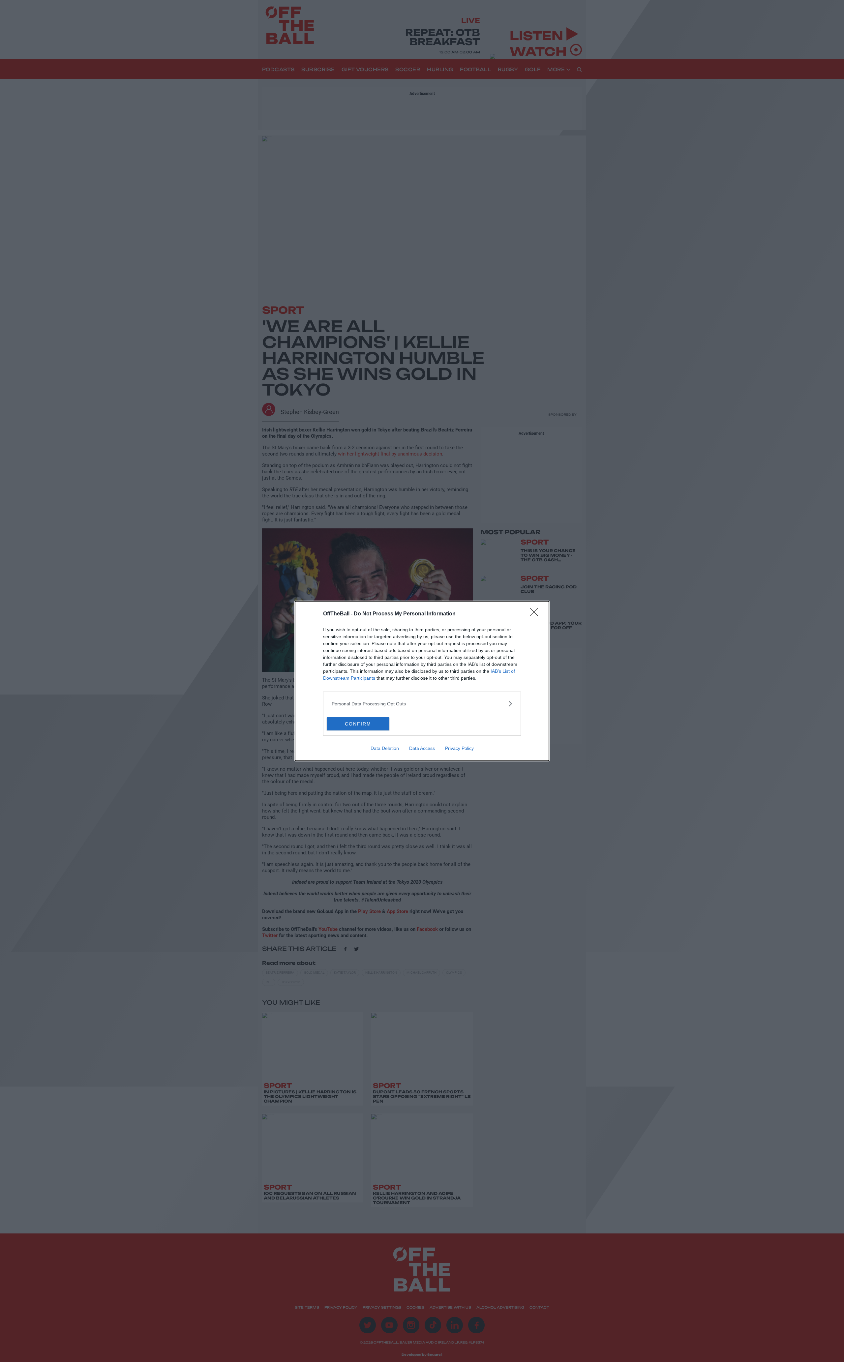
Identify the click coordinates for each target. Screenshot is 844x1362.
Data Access (422, 748)
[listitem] (422, 703)
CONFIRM (358, 723)
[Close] (536, 614)
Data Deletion (385, 748)
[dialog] (422, 681)
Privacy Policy (459, 748)
